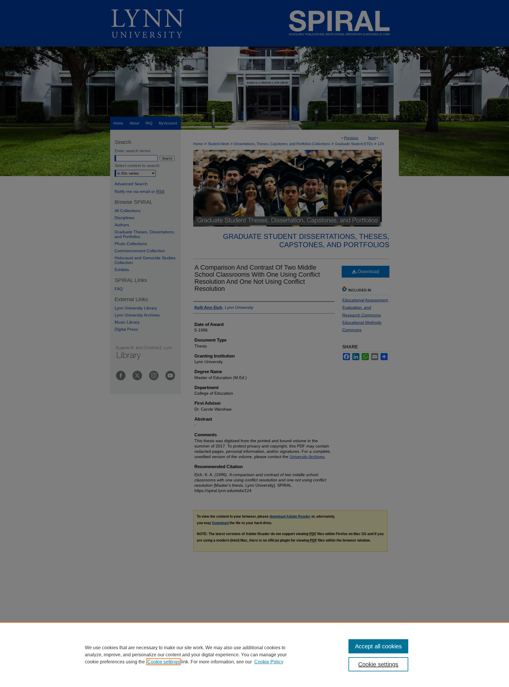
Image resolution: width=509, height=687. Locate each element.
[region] (254, 654)
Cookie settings (163, 661)
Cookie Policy (268, 661)
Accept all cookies (378, 646)
